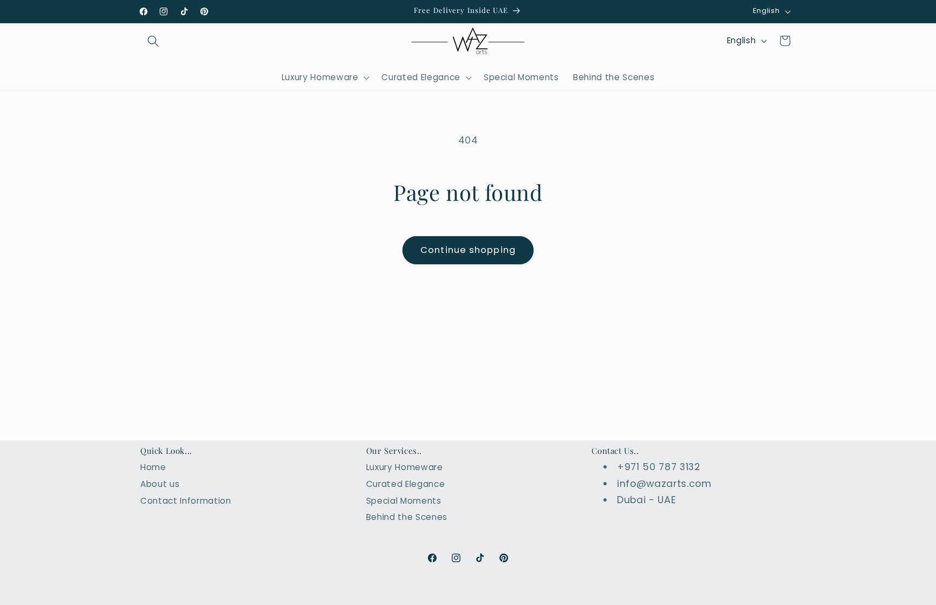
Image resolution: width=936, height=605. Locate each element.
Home (153, 467)
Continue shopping (468, 250)
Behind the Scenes (406, 517)
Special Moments (403, 500)
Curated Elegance (405, 484)
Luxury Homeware (404, 467)
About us (159, 484)
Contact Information (185, 500)
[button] (153, 41)
